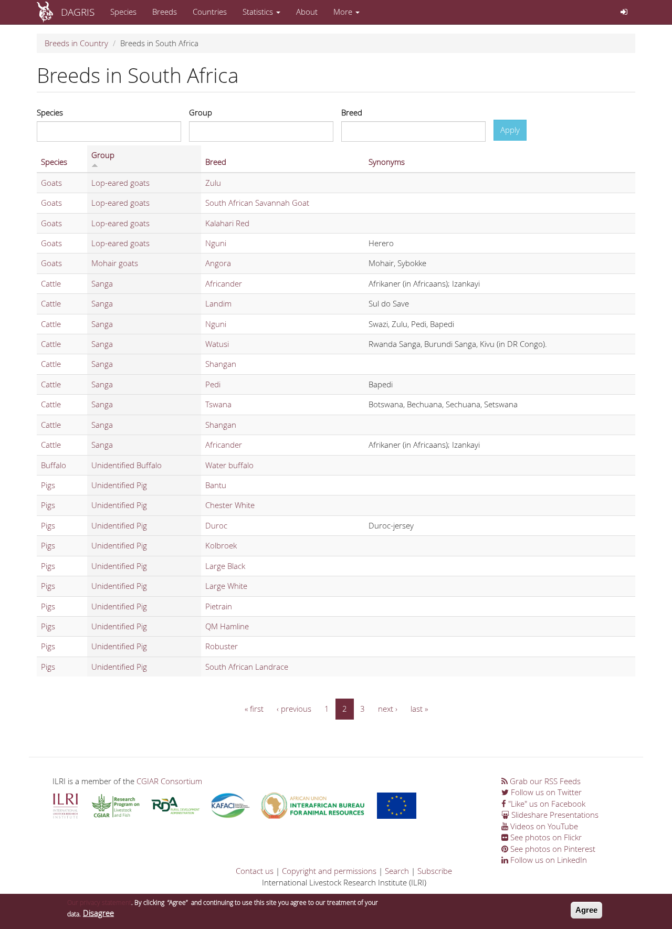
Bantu (215, 485)
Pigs (48, 485)
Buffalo (53, 465)
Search (397, 870)
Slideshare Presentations (553, 814)
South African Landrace (246, 666)
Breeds (164, 11)
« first (254, 708)
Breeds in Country (76, 43)
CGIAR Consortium (169, 781)
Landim (218, 303)
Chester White (230, 505)
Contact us (255, 870)
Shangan (220, 363)
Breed (351, 112)
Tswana (218, 404)
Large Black (225, 566)
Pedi (212, 384)
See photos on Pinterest (551, 848)
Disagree (98, 913)
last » (419, 708)
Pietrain (218, 606)
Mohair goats (114, 263)
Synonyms (387, 161)
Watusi (217, 344)
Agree (586, 909)
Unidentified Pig (119, 485)
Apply (510, 129)
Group (200, 112)
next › (387, 708)
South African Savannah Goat (257, 202)
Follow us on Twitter (545, 792)
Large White (226, 585)
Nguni (215, 243)
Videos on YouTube (543, 826)
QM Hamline (227, 626)
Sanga (102, 283)
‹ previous (294, 708)
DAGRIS (77, 11)
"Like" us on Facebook (545, 803)
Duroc (216, 525)
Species (123, 11)
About (307, 11)
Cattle (51, 283)
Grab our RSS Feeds (544, 781)
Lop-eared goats (120, 182)
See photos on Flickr (545, 837)
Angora (218, 263)
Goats (51, 182)
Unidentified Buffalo (126, 465)
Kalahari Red (227, 223)
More (343, 11)
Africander (223, 283)
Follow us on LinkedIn (547, 859)
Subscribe (434, 870)
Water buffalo (229, 465)
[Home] (49, 12)
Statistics (259, 11)
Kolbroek (221, 545)
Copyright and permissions (329, 870)
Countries (210, 11)
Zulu (213, 182)
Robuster (221, 646)
